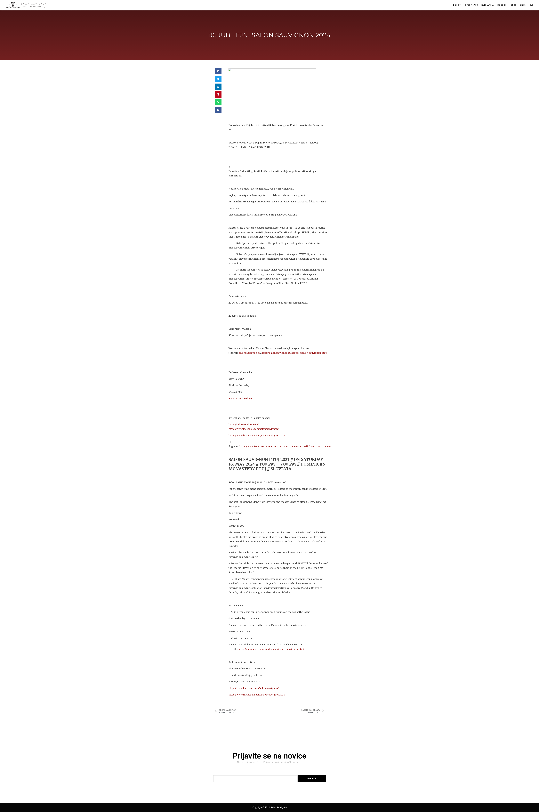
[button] (218, 71)
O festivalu (471, 5)
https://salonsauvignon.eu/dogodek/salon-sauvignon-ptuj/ (294, 352)
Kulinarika (487, 5)
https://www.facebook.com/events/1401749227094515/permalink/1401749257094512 (285, 446)
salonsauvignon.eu (249, 352)
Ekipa (523, 5)
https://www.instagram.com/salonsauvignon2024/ (257, 435)
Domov (457, 5)
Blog (513, 5)
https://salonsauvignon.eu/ (244, 424)
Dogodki (502, 5)
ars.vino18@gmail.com (241, 398)
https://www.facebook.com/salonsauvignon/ (254, 428)
